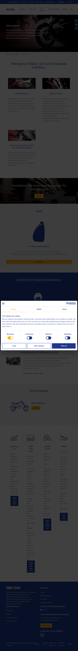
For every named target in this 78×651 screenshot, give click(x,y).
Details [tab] (39, 309)
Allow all (64, 346)
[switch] (29, 337)
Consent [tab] (13, 309)
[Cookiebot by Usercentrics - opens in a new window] (67, 303)
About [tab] (64, 309)
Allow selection (39, 346)
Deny (14, 346)
